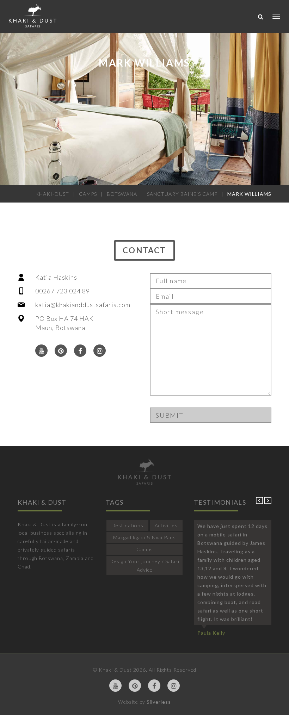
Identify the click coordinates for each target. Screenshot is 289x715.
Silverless (159, 702)
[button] (260, 502)
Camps (144, 549)
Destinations (127, 525)
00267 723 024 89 (62, 291)
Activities (166, 525)
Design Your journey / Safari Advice (144, 565)
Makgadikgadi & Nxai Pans (144, 537)
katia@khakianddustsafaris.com (82, 305)
